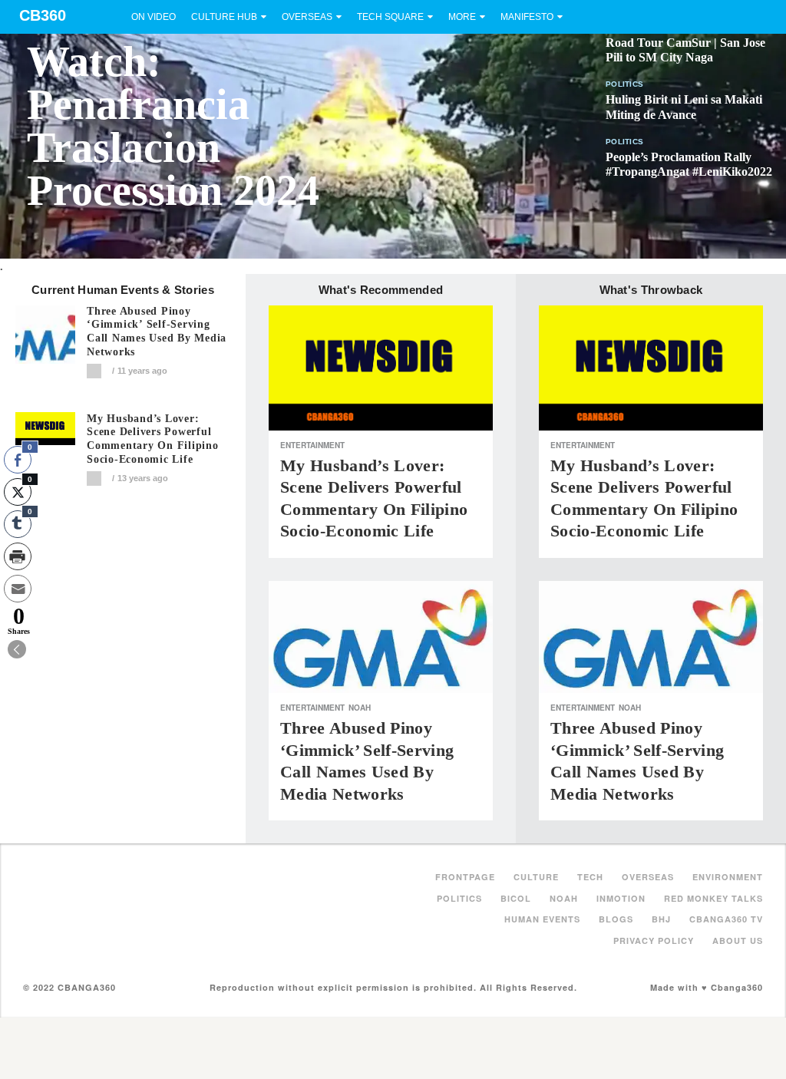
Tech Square (390, 17)
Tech (590, 877)
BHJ (661, 919)
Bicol (515, 898)
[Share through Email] (17, 588)
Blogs (616, 919)
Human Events (542, 919)
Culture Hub (224, 17)
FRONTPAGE (465, 877)
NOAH (359, 707)
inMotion (621, 898)
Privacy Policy (653, 940)
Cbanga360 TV (726, 919)
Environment (727, 877)
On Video (153, 17)
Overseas (307, 17)
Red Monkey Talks (713, 898)
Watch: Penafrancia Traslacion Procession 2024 (173, 126)
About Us (737, 940)
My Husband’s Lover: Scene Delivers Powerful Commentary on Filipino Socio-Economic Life (153, 439)
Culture (536, 877)
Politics (624, 84)
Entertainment (312, 445)
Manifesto (526, 17)
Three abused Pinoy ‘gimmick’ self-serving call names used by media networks (156, 331)
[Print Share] (17, 556)
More (462, 17)
